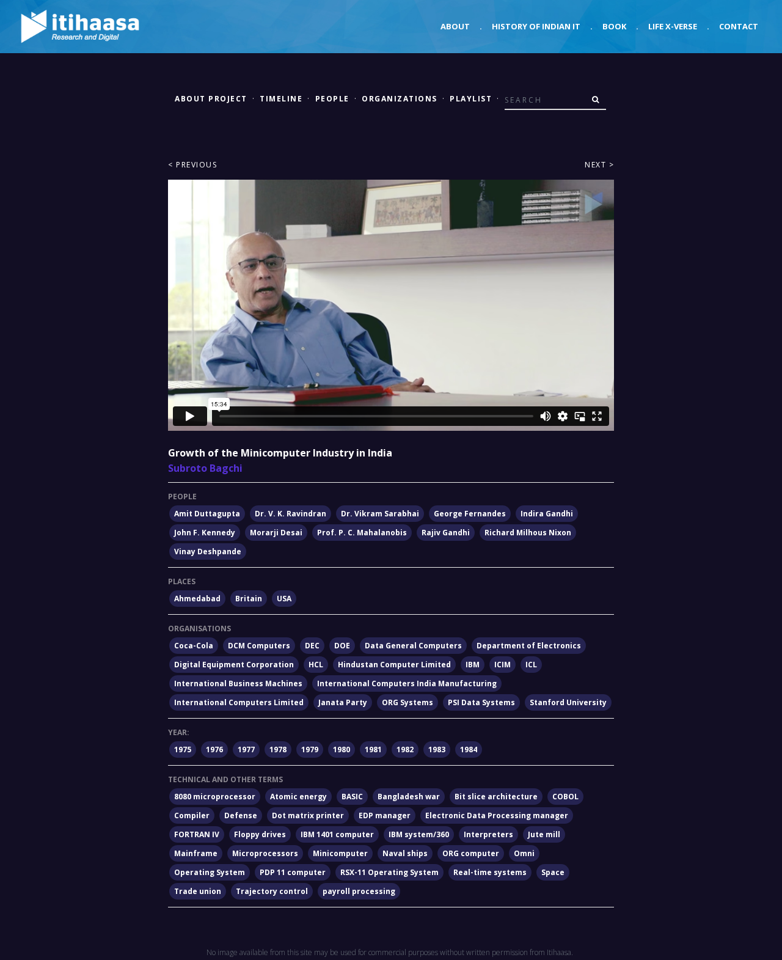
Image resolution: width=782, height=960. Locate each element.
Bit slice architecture (496, 796)
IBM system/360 (419, 834)
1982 (405, 749)
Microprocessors (265, 853)
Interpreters (488, 834)
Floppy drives (260, 834)
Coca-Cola (193, 645)
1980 (341, 749)
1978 (278, 749)
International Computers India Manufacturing (407, 683)
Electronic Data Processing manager (496, 815)
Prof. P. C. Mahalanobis (362, 532)
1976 (214, 749)
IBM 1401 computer (337, 834)
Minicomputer (340, 853)
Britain (248, 598)
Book (614, 26)
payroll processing (359, 891)
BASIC (352, 796)
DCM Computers (259, 645)
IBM (473, 664)
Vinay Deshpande (207, 551)
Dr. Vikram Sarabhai (380, 513)
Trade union (197, 891)
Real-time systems (490, 872)
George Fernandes (470, 513)
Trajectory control (272, 891)
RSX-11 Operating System (389, 872)
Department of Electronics (529, 645)
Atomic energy (298, 796)
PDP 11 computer (293, 872)
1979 (309, 749)
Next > (599, 164)
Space (553, 872)
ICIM (502, 664)
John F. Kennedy (204, 532)
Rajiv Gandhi (446, 532)
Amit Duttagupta (207, 513)
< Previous (192, 164)
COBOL (565, 796)
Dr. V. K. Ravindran (290, 513)
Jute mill (544, 834)
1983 (436, 749)
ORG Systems (407, 702)
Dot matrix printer (308, 815)
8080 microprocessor (214, 796)
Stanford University (568, 702)
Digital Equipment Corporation (234, 664)
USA (284, 598)
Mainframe (195, 853)
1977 (246, 749)
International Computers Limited (239, 702)
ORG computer (470, 853)
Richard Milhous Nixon (527, 532)
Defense (240, 815)
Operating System (209, 872)
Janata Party (342, 702)
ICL (531, 664)
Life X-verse (672, 26)
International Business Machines (238, 683)
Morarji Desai (276, 532)
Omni (524, 853)
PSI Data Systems (481, 702)
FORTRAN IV (196, 834)
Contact (738, 26)
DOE (342, 645)
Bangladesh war (409, 796)
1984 (468, 749)
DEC (312, 645)
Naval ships (405, 853)
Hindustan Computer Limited (394, 664)
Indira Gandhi (547, 513)
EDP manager (385, 815)
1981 (373, 749)
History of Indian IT (536, 26)
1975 (182, 749)
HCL (316, 664)
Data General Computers (413, 645)
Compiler (192, 815)
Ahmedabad (197, 598)
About (455, 26)
